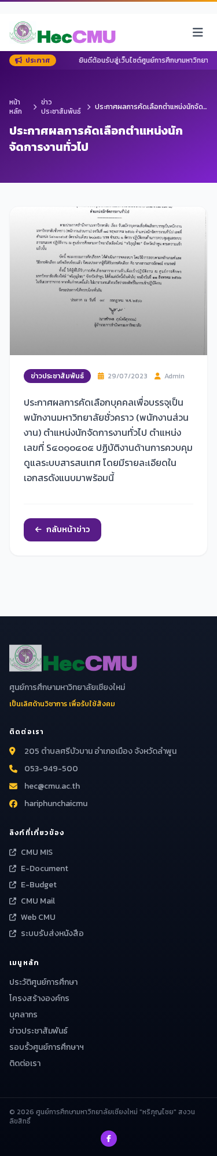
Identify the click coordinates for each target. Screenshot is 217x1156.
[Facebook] (109, 1138)
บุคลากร (23, 1015)
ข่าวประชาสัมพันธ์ (61, 106)
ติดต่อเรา (25, 1063)
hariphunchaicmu (55, 804)
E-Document (44, 869)
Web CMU (38, 917)
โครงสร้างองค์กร (39, 998)
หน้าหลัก (15, 106)
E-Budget (39, 885)
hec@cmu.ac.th (52, 786)
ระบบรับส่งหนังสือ (52, 934)
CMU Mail (38, 901)
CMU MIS (37, 852)
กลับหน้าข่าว (68, 529)
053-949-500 (51, 769)
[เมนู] (198, 32)
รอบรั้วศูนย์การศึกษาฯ (46, 1047)
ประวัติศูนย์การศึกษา (43, 982)
